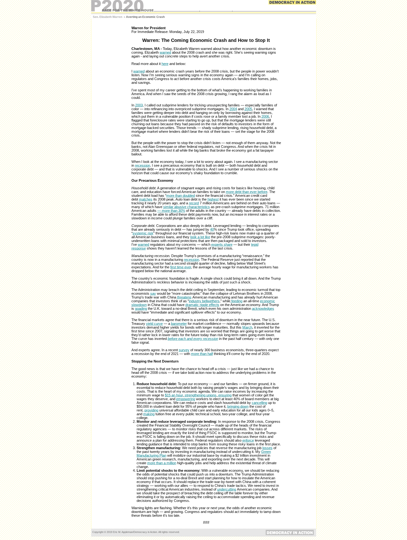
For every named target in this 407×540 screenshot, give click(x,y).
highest (213, 199)
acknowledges (263, 308)
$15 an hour (174, 395)
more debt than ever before (246, 192)
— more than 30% (171, 211)
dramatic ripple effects (202, 305)
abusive (179, 207)
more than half (202, 354)
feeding (236, 301)
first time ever (180, 267)
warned (165, 52)
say (153, 293)
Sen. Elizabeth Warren (107, 17)
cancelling (259, 403)
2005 (248, 109)
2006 (265, 116)
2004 (233, 109)
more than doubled (180, 195)
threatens (184, 297)
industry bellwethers (204, 301)
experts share (221, 244)
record (194, 203)
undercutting (226, 489)
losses (267, 448)
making (149, 414)
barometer (179, 324)
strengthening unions (200, 395)
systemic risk (143, 233)
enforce (248, 440)
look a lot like (200, 237)
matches (145, 199)
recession (142, 165)
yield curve (154, 324)
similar (168, 207)
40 (212, 229)
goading (141, 308)
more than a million (161, 463)
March (247, 327)
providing (151, 410)
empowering (185, 399)
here (165, 64)
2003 (139, 105)
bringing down (237, 406)
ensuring (224, 395)
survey (184, 350)
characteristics (198, 207)
